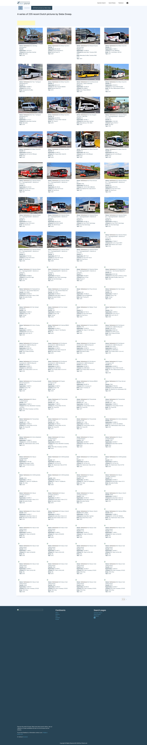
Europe (57, 619)
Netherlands (27, 45)
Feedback (121, 3)
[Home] (20, 8)
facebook (25, 736)
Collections (27, 8)
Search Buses (112, 3)
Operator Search (101, 3)
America (58, 614)
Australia (58, 617)
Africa (57, 612)
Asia (57, 616)
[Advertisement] (26, 23)
